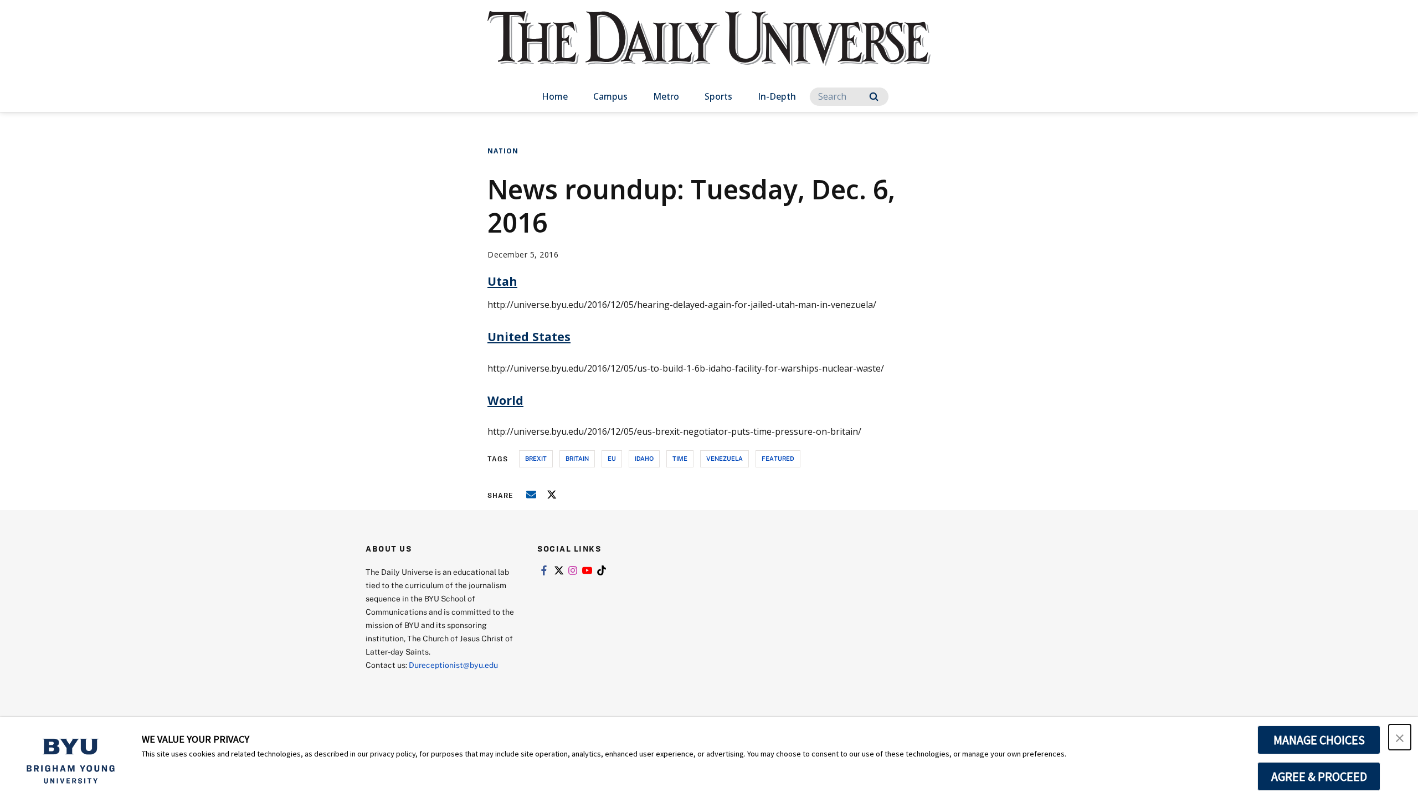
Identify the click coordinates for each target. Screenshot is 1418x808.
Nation (502, 151)
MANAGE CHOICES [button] (1319, 740)
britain (577, 458)
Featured (778, 458)
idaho (644, 458)
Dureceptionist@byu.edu (453, 665)
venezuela (724, 458)
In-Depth (777, 96)
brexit (536, 458)
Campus (610, 96)
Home (555, 96)
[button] (1400, 737)
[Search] (873, 96)
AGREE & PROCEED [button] (1319, 776)
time (679, 458)
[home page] (709, 49)
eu (612, 458)
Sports (718, 96)
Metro (666, 96)
